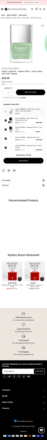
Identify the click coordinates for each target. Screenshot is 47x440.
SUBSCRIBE (39, 371)
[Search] (32, 9)
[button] (2, 9)
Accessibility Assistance (25, 421)
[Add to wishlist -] (42, 26)
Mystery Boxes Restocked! (23, 255)
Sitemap (23, 431)
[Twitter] (9, 170)
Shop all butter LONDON (10, 68)
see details (23, 97)
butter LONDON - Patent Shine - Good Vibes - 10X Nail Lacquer (27, 110)
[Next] (43, 270)
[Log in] (40, 9)
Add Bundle (23, 161)
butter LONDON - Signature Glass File (27, 137)
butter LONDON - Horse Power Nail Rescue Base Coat (26, 119)
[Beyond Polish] (15, 9)
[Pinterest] (14, 170)
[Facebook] (3, 170)
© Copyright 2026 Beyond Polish (23, 426)
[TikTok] (23, 376)
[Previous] (3, 270)
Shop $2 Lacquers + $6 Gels (31, 2)
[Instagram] (14, 376)
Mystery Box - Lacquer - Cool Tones (12, 285)
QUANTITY (8, 88)
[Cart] (44, 9)
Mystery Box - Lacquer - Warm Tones (34, 285)
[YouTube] (28, 376)
